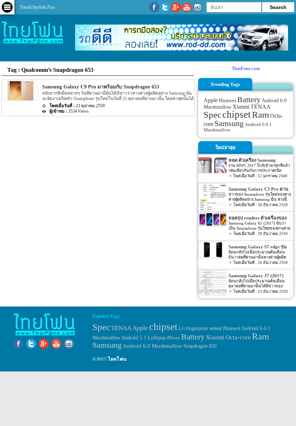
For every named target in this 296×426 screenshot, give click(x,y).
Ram (260, 114)
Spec (212, 114)
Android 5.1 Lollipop (143, 337)
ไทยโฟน (117, 359)
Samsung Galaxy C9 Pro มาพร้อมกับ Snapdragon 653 (100, 87)
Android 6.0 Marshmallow (152, 346)
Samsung (229, 123)
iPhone (173, 337)
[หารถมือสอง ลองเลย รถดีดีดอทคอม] (181, 49)
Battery (249, 99)
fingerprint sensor (204, 328)
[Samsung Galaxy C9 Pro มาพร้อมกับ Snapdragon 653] (20, 99)
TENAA (261, 106)
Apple (211, 100)
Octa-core (238, 337)
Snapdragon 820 (200, 346)
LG (182, 328)
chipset (236, 114)
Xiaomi (240, 107)
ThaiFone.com (246, 68)
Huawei (227, 100)
